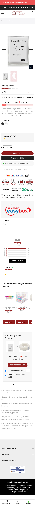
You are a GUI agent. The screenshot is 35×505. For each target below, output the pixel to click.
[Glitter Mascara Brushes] (9, 297)
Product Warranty (11, 486)
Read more (24, 116)
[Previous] (4, 48)
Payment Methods (25, 486)
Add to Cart (9, 322)
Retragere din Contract (18, 492)
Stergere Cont (24, 490)
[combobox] (28, 370)
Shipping (14, 98)
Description (17, 385)
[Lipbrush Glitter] (22, 297)
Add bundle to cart (17, 365)
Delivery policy (13, 490)
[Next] (31, 48)
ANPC (29, 488)
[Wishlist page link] (29, 13)
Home (3, 21)
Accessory (13, 224)
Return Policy (21, 488)
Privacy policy (10, 488)
